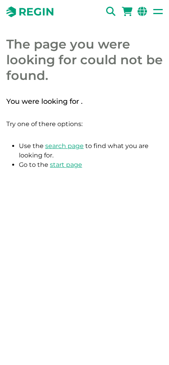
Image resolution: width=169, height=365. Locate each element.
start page (66, 164)
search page (64, 146)
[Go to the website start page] (29, 11)
